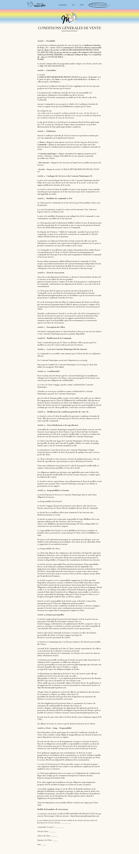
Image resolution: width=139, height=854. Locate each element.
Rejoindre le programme (99, 5)
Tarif (81, 5)
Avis (73, 5)
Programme (63, 5)
